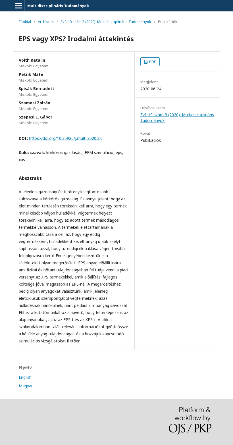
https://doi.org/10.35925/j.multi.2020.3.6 (66, 138)
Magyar (26, 385)
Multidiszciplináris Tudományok (58, 5)
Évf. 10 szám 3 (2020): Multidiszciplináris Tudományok (106, 21)
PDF (152, 61)
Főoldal (25, 21)
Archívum (46, 21)
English (25, 377)
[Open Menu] (18, 5)
